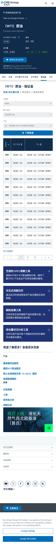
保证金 (43, 77)
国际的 (6, 454)
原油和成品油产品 (13, 13)
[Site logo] (10, 3)
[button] (15, 59)
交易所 (5, 99)
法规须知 (7, 460)
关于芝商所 (8, 447)
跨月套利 (26, 92)
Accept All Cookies (28, 539)
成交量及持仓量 (21, 77)
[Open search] (45, 3)
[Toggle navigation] (52, 3)
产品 (5, 121)
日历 (51, 77)
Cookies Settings (28, 531)
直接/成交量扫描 (11, 92)
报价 (4, 77)
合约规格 (34, 77)
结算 (10, 77)
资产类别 (6, 110)
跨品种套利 (38, 92)
